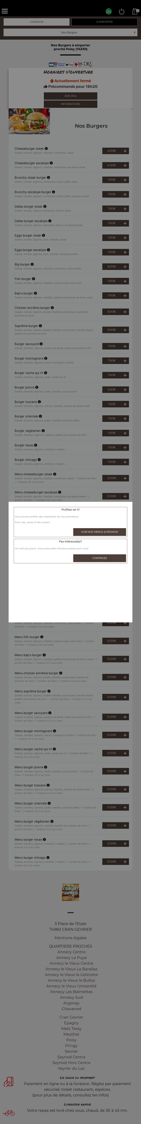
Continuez (99, 558)
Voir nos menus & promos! (99, 531)
